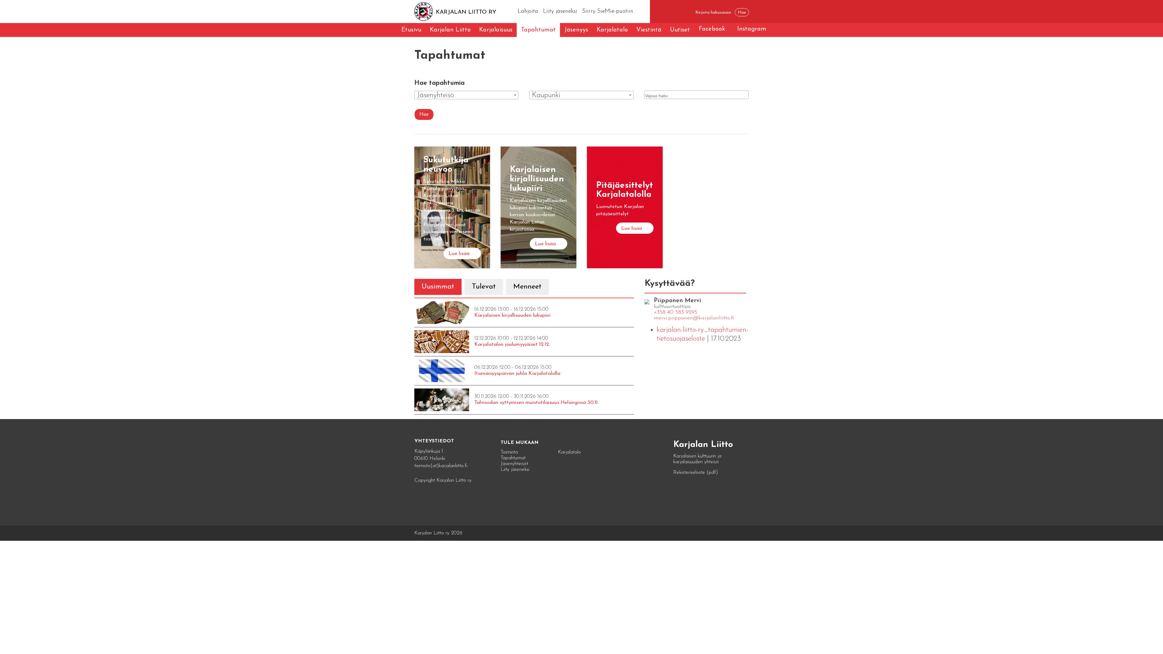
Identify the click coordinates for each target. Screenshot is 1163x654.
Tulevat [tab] (484, 286)
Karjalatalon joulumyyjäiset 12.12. (512, 344)
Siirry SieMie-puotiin (607, 11)
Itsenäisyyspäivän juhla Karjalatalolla (517, 373)
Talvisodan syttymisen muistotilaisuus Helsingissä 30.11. (536, 402)
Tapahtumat (538, 30)
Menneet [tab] (527, 286)
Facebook (712, 29)
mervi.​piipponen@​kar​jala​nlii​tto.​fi (694, 318)
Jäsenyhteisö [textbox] (435, 95)
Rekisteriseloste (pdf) (695, 472)
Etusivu (411, 30)
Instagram (751, 29)
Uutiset (680, 30)
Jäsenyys (576, 30)
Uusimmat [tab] (438, 286)
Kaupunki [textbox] (546, 95)
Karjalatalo (612, 30)
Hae (424, 114)
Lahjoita (528, 11)
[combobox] (466, 95)
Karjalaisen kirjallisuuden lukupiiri (512, 315)
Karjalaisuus (495, 30)
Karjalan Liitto (450, 30)
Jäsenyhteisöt (514, 463)
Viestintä (648, 30)
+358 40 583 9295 (675, 312)
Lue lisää (459, 253)
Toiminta (509, 452)
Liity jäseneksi (560, 11)
